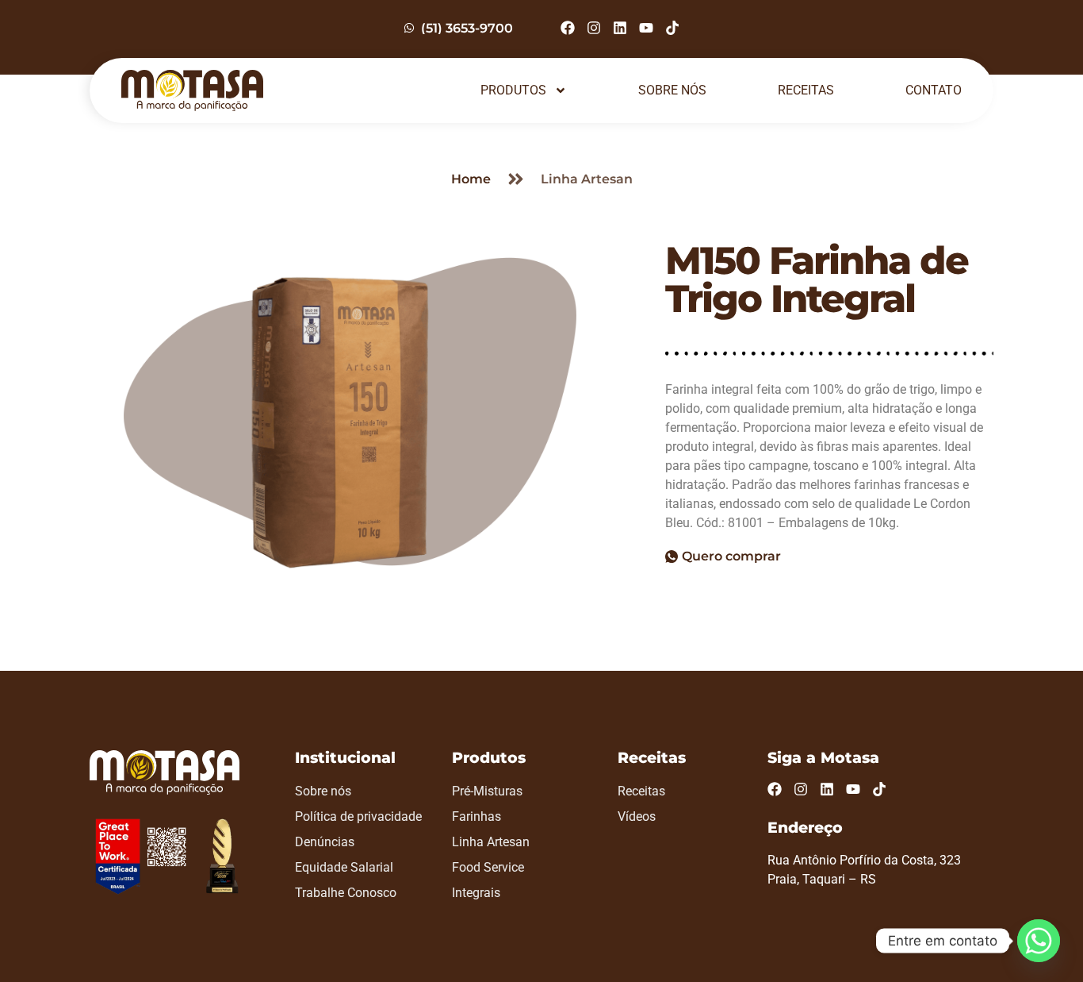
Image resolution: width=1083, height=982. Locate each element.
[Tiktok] (672, 28)
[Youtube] (646, 28)
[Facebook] (568, 28)
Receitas (806, 90)
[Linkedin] (620, 28)
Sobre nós (672, 90)
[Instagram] (594, 28)
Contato (933, 90)
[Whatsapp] (1038, 940)
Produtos (513, 90)
